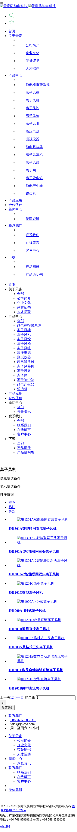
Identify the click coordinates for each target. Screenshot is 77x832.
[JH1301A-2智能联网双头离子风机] (42, 565)
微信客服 (15, 790)
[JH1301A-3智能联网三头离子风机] (42, 542)
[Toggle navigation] (1, 3)
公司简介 (24, 740)
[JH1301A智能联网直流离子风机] (42, 519)
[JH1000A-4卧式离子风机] (37, 601)
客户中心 (24, 781)
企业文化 (24, 745)
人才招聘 (24, 754)
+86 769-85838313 (23, 720)
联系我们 (15, 716)
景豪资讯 (24, 763)
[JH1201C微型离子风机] (35, 583)
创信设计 (6, 826)
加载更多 (7, 707)
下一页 (19, 697)
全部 (20, 294)
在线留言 (24, 777)
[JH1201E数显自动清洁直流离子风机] (42, 661)
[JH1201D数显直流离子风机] (39, 620)
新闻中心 (15, 759)
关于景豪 (15, 736)
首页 (12, 31)
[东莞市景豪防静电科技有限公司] (38, 6)
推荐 (12, 502)
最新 (12, 511)
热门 (12, 507)
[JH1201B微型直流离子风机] (39, 679)
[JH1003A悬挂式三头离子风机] (41, 638)
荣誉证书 (24, 749)
